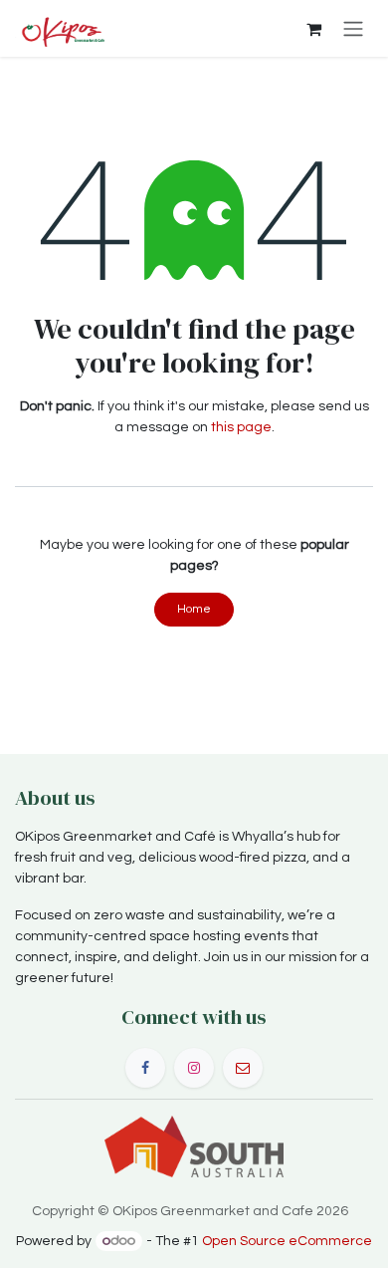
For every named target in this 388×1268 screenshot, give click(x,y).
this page (241, 427)
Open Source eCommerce (287, 1241)
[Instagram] (194, 1068)
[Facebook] (145, 1068)
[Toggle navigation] (353, 28)
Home (194, 609)
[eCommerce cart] (313, 29)
